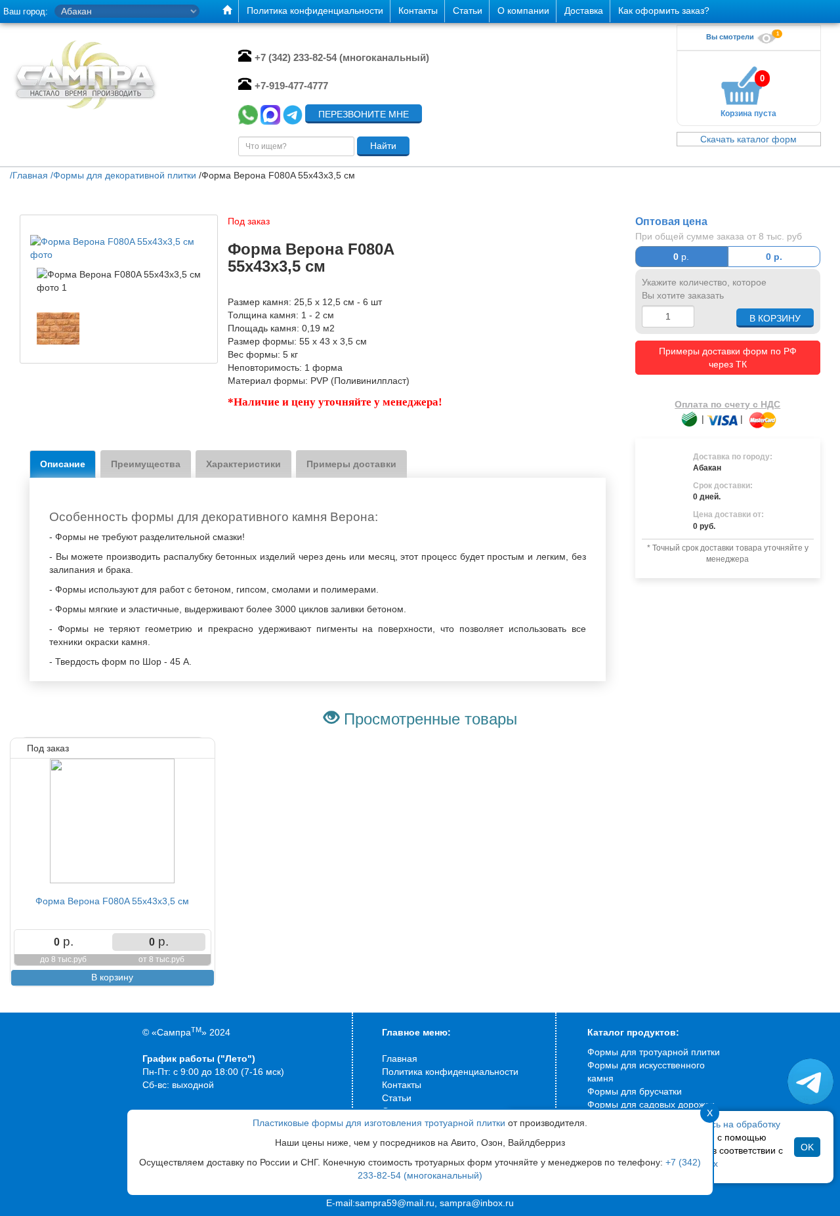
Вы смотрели (731, 37)
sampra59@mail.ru (394, 1203)
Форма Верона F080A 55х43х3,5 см (112, 901)
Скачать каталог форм (748, 139)
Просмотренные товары (430, 719)
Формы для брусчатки (634, 1091)
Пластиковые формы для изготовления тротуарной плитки (379, 1123)
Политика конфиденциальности (450, 1071)
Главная (399, 1058)
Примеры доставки (351, 464)
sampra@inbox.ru (477, 1203)
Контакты (401, 1085)
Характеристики (243, 464)
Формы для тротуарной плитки (653, 1052)
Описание (62, 464)
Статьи (396, 1098)
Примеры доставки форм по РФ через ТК (728, 357)
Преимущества (145, 464)
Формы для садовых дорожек (650, 1104)
